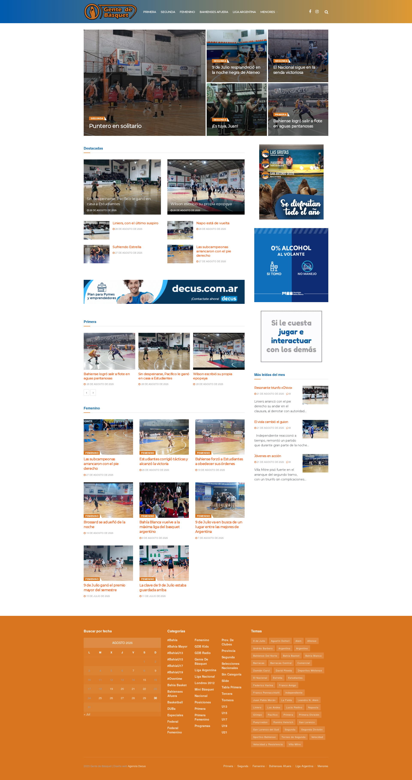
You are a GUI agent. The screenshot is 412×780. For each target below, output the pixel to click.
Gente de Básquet (201, 661)
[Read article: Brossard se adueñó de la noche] (108, 500)
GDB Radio (203, 653)
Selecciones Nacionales (230, 665)
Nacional (201, 696)
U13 (224, 706)
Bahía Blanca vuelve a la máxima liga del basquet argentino (159, 527)
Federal (172, 721)
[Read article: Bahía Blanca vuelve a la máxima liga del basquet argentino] (164, 500)
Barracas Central (281, 663)
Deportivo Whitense (310, 670)
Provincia (228, 650)
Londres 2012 (205, 683)
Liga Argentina (244, 12)
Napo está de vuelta (212, 223)
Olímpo (257, 714)
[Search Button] (326, 11)
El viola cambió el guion (271, 422)
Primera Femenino (202, 717)
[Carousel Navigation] (164, 392)
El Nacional (260, 677)
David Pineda (284, 670)
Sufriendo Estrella (127, 247)
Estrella (277, 677)
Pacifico (273, 714)
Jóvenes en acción (267, 456)
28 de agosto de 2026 (289, 134)
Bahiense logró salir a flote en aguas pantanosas (107, 376)
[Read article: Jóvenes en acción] (315, 463)
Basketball (175, 702)
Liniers (257, 707)
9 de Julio (259, 640)
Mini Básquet (204, 689)
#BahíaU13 (175, 653)
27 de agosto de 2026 (128, 252)
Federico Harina (263, 685)
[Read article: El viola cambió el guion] (315, 429)
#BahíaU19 (175, 672)
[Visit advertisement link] (164, 292)
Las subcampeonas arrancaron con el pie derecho (213, 251)
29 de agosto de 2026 (137, 134)
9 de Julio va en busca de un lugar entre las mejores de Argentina (218, 527)
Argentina (284, 648)
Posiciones (203, 702)
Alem (298, 640)
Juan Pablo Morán (264, 700)
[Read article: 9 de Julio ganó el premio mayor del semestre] (108, 563)
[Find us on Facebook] (310, 11)
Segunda (168, 12)
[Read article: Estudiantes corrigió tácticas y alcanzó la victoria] (164, 436)
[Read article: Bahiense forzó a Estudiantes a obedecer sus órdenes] (220, 436)
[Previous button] (86, 392)
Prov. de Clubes (228, 642)
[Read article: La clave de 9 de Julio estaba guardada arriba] (164, 563)
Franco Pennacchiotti (266, 692)
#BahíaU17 (175, 665)
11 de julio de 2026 (153, 596)
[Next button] (93, 392)
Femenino (187, 12)
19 (111, 689)
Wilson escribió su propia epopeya (201, 204)
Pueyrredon (260, 722)
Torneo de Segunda (294, 737)
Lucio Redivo (294, 707)
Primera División (309, 714)
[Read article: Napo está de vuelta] (180, 230)
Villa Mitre (295, 744)
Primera (149, 12)
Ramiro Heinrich (283, 722)
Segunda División (312, 729)
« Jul (87, 714)
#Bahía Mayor (177, 646)
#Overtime (174, 678)
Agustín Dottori (280, 640)
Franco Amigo (287, 685)
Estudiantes (295, 677)
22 (144, 689)
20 (122, 689)
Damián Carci (261, 670)
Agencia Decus (137, 766)
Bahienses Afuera (214, 12)
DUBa (171, 708)
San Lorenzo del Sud (266, 729)
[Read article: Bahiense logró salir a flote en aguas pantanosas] (109, 351)
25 (100, 698)
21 (133, 689)
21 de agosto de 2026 (270, 393)
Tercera (227, 693)
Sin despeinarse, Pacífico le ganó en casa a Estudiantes (163, 376)
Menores (268, 12)
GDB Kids (202, 646)
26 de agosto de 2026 (155, 469)
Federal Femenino (174, 730)
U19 (224, 726)
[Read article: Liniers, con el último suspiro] (96, 230)
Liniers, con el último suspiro (135, 223)
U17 (224, 719)
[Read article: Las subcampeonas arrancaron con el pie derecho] (180, 254)
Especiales (175, 715)
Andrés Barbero (263, 648)
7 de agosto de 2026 (210, 537)
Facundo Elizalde (107, 134)
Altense (312, 640)
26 (111, 698)
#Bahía (172, 640)
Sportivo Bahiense (264, 737)
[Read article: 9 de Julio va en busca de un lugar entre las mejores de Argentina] (220, 500)
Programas (202, 726)
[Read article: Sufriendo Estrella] (96, 254)
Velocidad (317, 737)
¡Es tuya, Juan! (225, 126)
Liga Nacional (205, 676)
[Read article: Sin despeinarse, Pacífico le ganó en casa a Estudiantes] (122, 187)
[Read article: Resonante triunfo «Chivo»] (315, 395)
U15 (224, 713)
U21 (224, 732)
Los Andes (273, 707)
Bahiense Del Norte (265, 655)
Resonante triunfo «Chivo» (273, 388)
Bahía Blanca (313, 655)
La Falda (286, 700)
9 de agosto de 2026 (154, 537)
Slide (225, 681)
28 (133, 698)
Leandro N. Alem (308, 700)
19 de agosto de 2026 (211, 469)
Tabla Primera (231, 687)
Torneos (228, 700)
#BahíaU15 (175, 659)
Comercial (303, 663)
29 (144, 698)
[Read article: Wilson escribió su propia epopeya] (206, 187)
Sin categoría (231, 674)
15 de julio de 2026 (98, 596)
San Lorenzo (307, 722)
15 (144, 680)
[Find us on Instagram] (317, 11)
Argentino (302, 648)
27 (122, 698)
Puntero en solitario (115, 126)
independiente (294, 692)
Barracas (259, 663)
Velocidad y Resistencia (268, 744)
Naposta (313, 707)
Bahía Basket (177, 685)
